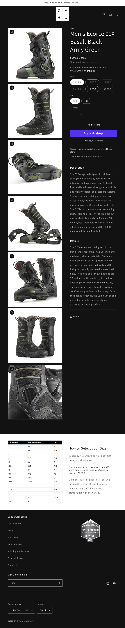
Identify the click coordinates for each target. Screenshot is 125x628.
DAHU (16, 621)
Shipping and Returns (18, 551)
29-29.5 (92, 89)
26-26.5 (92, 82)
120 (75, 101)
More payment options (93, 141)
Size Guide (13, 537)
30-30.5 (109, 89)
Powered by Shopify (26, 621)
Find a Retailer (15, 544)
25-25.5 (77, 82)
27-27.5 (109, 83)
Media (10, 530)
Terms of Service (16, 558)
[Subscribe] (59, 583)
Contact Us (13, 565)
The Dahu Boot (15, 523)
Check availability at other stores (86, 156)
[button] (6, 14)
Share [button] (76, 316)
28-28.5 (78, 89)
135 (86, 101)
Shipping (74, 62)
